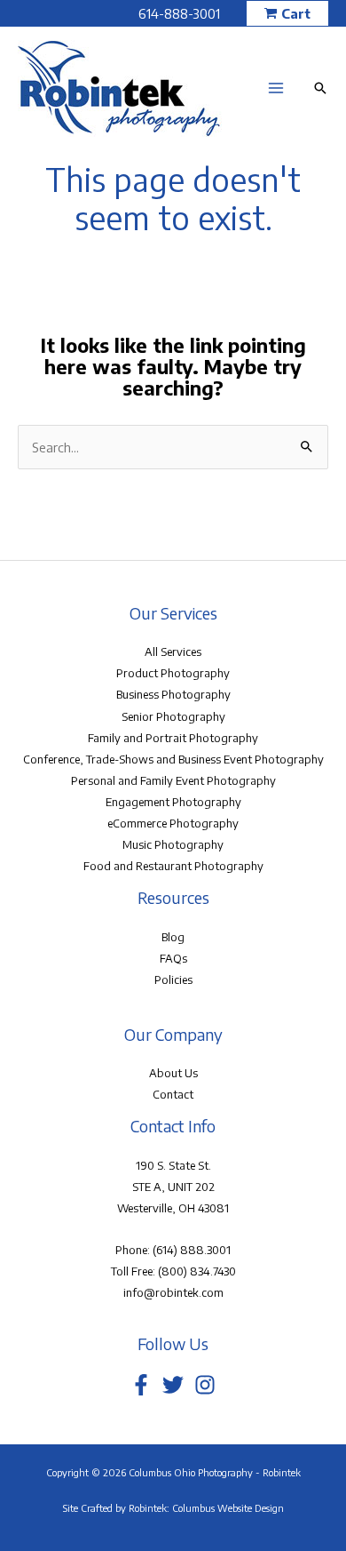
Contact (173, 1094)
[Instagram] (205, 1384)
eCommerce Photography (173, 823)
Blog (173, 937)
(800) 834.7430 (197, 1271)
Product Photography (173, 673)
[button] (287, 14)
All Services (173, 651)
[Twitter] (173, 1384)
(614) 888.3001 (192, 1250)
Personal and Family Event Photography (173, 780)
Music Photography (173, 844)
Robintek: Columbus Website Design (206, 1508)
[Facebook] (141, 1384)
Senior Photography (173, 716)
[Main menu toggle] (276, 88)
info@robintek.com (173, 1292)
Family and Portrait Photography (173, 738)
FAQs (173, 958)
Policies (173, 979)
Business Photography (173, 694)
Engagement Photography (173, 802)
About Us (173, 1073)
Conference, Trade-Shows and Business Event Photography (173, 759)
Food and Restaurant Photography (173, 866)
